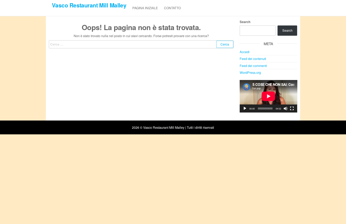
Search (245, 21)
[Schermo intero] (292, 108)
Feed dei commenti (253, 65)
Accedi (244, 52)
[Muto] (286, 108)
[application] (268, 96)
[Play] (245, 108)
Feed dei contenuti (253, 58)
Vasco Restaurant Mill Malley (89, 5)
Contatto (172, 8)
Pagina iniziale (145, 8)
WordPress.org (250, 72)
